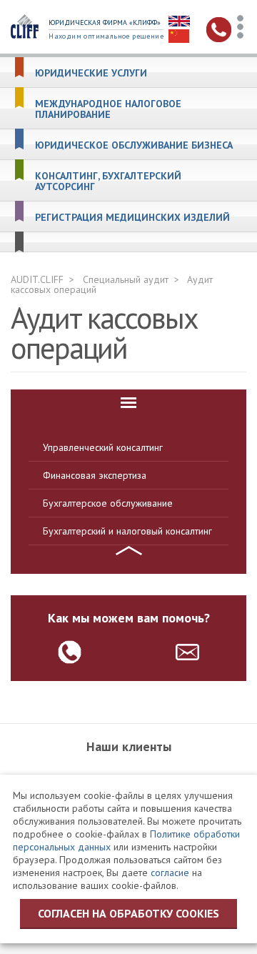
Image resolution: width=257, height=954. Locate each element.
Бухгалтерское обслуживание (108, 503)
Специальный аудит (125, 279)
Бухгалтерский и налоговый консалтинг (127, 531)
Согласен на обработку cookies (128, 913)
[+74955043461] (69, 652)
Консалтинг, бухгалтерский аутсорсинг (108, 181)
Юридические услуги (91, 73)
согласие (170, 872)
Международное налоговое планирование (108, 109)
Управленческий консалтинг (103, 447)
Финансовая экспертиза (94, 475)
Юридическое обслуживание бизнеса (134, 145)
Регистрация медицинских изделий (132, 217)
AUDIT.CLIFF (37, 279)
